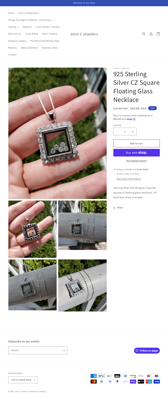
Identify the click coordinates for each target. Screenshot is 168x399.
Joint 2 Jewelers (22, 391)
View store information (129, 178)
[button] (31, 19)
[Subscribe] (63, 350)
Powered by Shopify (37, 391)
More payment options (136, 160)
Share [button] (120, 207)
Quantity (117, 125)
